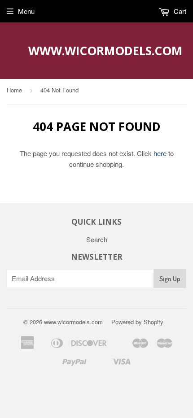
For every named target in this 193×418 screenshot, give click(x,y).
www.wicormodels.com (96, 51)
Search (96, 239)
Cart (179, 11)
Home (14, 90)
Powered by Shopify (137, 322)
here (160, 153)
